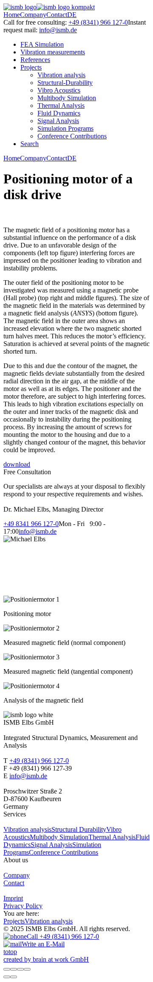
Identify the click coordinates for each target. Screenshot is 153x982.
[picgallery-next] (13, 977)
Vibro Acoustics (58, 90)
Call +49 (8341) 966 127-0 (63, 936)
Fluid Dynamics (58, 113)
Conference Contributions (72, 136)
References (35, 59)
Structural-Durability (65, 82)
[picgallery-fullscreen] (20, 969)
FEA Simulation (42, 44)
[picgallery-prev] (6, 977)
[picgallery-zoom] (27, 969)
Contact (56, 14)
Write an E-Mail (43, 944)
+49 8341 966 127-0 (31, 523)
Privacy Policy (22, 905)
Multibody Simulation (66, 97)
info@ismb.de (58, 30)
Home (11, 14)
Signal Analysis (58, 120)
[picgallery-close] (6, 969)
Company (33, 14)
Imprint (13, 898)
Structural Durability (78, 829)
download (16, 464)
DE (71, 14)
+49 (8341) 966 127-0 (98, 22)
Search (29, 143)
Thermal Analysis (61, 105)
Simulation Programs (65, 128)
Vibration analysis (61, 75)
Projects (31, 67)
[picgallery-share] (13, 969)
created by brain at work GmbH (46, 959)
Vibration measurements (52, 52)
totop (10, 951)
